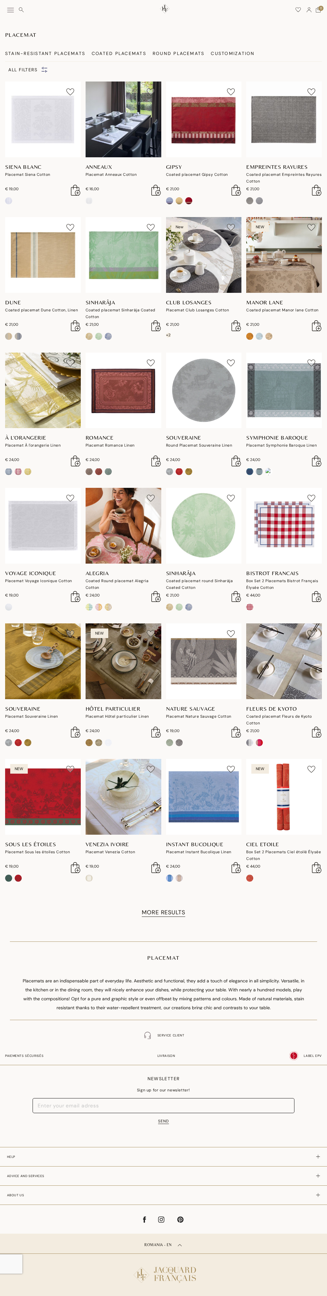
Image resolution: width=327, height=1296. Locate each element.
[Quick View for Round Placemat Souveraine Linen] (236, 461)
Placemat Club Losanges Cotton (197, 310)
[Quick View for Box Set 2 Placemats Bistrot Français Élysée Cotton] (317, 596)
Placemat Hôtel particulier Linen (117, 716)
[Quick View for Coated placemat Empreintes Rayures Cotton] (317, 190)
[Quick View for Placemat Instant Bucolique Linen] (236, 867)
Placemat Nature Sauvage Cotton (199, 716)
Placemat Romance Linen (110, 445)
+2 (168, 335)
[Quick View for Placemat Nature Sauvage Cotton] (236, 732)
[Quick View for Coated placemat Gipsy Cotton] (236, 190)
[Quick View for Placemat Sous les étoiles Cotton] (76, 867)
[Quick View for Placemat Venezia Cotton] (156, 867)
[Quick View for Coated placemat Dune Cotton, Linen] (76, 326)
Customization (233, 53)
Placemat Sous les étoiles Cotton (37, 852)
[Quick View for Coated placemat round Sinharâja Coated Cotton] (236, 596)
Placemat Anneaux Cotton (111, 174)
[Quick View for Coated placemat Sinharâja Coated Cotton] (156, 326)
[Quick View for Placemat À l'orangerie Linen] (76, 461)
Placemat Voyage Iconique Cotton (38, 580)
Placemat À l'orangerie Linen (33, 445)
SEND (163, 1121)
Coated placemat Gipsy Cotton (197, 174)
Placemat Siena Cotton (27, 174)
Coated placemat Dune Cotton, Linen (41, 310)
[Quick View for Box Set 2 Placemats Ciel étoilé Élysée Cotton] (317, 867)
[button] (309, 9)
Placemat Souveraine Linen (31, 716)
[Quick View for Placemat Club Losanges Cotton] (236, 326)
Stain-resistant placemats (45, 53)
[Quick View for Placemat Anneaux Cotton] (156, 190)
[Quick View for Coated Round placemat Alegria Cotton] (156, 596)
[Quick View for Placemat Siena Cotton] (76, 190)
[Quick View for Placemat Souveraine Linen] (76, 732)
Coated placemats (119, 53)
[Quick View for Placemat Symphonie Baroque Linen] (317, 461)
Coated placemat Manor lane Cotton (282, 310)
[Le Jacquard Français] (163, 1270)
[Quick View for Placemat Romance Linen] (156, 461)
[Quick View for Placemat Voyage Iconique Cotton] (76, 596)
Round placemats (179, 53)
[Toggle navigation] (10, 10)
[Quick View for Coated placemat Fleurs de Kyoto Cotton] (317, 732)
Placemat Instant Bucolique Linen (199, 852)
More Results (163, 912)
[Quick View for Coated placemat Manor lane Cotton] (317, 326)
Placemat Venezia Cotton (110, 852)
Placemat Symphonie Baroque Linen (281, 445)
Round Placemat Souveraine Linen (199, 445)
